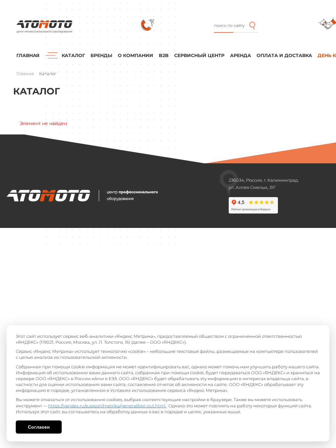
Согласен (39, 427)
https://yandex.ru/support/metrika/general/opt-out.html (107, 405)
